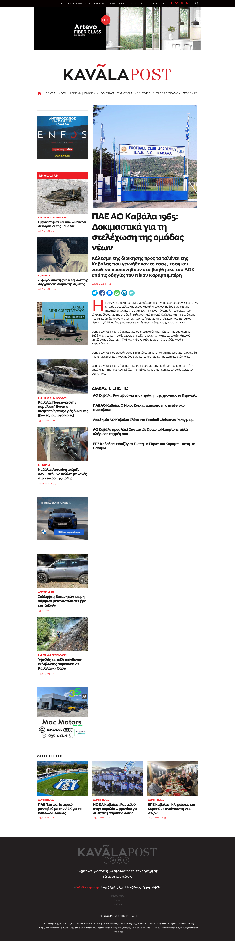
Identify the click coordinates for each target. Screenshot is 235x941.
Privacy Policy (117, 896)
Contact (117, 900)
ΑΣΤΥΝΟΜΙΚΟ (190, 93)
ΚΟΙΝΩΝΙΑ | (76, 93)
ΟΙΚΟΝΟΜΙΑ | (91, 93)
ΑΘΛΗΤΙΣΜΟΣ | (143, 93)
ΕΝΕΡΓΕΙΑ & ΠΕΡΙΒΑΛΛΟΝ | (166, 93)
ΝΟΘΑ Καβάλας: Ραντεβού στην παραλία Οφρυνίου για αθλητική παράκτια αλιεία (115, 809)
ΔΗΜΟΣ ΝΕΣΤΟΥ (140, 3)
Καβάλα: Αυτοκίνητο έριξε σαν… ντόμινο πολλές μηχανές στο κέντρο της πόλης (62, 474)
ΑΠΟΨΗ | (63, 93)
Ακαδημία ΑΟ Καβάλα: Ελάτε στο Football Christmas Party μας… (144, 420)
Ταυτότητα (117, 904)
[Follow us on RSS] (187, 3)
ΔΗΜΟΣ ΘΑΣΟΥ (161, 3)
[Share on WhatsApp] (117, 293)
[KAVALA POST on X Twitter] (113, 860)
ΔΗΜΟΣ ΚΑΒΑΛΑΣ (94, 3)
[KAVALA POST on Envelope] (119, 860)
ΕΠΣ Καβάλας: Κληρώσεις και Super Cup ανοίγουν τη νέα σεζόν (171, 809)
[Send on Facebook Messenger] (109, 293)
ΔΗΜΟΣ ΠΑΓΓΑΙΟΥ (118, 3)
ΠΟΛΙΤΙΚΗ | (51, 93)
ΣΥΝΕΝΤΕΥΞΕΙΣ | (125, 93)
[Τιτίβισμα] (95, 293)
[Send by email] (124, 293)
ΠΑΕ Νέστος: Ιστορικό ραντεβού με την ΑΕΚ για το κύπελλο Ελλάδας (59, 809)
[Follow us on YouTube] (183, 3)
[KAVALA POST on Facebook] (106, 860)
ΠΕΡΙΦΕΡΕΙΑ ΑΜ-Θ (71, 3)
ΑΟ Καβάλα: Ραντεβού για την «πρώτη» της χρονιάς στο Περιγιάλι (144, 395)
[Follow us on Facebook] (173, 3)
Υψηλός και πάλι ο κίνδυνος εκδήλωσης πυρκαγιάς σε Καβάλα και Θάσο (60, 664)
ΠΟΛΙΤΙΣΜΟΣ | (107, 93)
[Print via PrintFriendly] (132, 293)
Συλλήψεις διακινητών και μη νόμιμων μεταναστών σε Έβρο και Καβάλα (62, 601)
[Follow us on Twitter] (178, 3)
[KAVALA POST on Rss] (126, 860)
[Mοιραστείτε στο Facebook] (102, 293)
